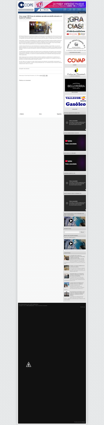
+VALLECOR (74, 109)
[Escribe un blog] (44, 75)
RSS (69, 10)
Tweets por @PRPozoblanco (69, 237)
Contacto (79, 10)
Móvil (74, 10)
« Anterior (21, 114)
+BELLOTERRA (75, 92)
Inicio (84, 10)
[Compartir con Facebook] (47, 75)
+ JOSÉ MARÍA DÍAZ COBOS (74, 52)
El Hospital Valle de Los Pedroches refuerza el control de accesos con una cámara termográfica (77, 274)
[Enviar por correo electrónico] (43, 75)
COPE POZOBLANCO (34, 304)
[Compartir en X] (45, 75)
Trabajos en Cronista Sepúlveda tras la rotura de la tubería (77, 266)
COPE (64, 10)
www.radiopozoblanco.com (24, 304)
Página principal (82, 12)
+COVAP (74, 64)
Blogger (83, 422)
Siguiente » (59, 114)
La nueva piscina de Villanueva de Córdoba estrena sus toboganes (76, 283)
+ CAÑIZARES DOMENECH (74, 76)
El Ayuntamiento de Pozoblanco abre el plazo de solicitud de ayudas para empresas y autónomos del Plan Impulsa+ (77, 293)
